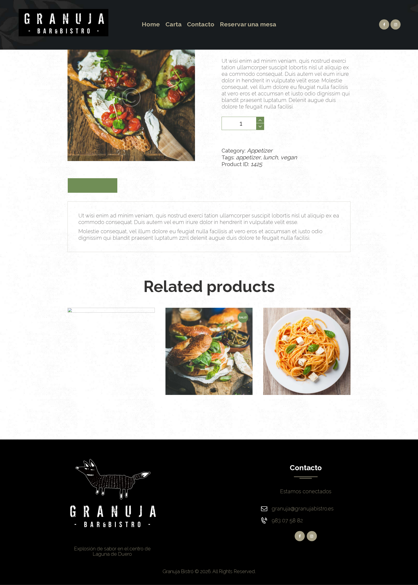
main (119, 325)
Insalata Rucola (209, 334)
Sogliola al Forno (111, 340)
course (101, 317)
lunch (270, 157)
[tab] (92, 185)
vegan (289, 157)
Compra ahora (300, 122)
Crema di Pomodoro (307, 344)
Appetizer (259, 150)
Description (92, 185)
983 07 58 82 (287, 520)
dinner (120, 317)
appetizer (248, 157)
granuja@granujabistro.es (303, 508)
